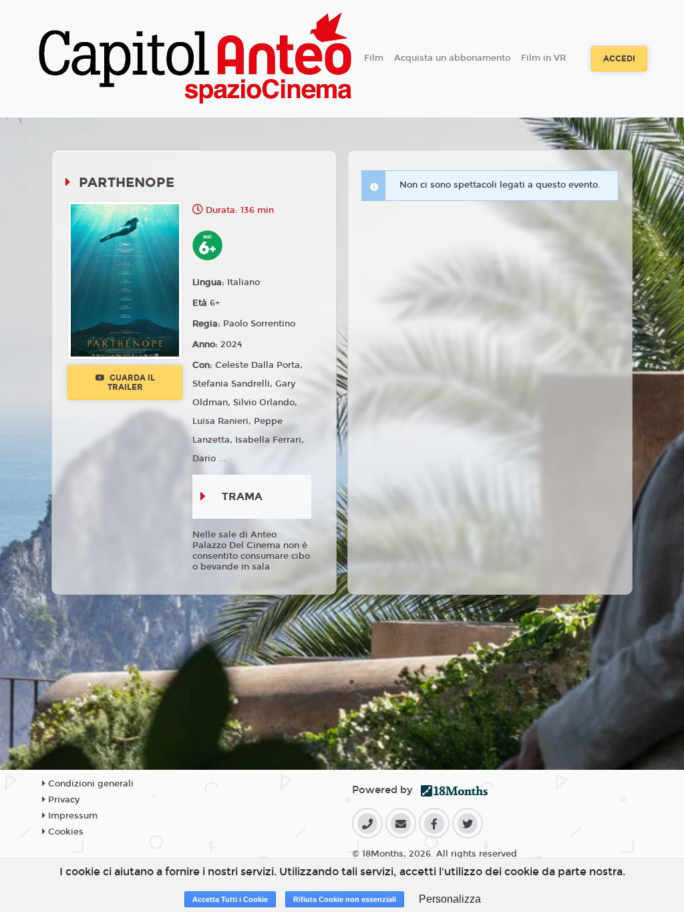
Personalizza (450, 899)
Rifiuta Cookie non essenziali (344, 899)
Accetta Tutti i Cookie (230, 899)
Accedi (619, 58)
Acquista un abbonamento (452, 58)
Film (373, 58)
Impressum (71, 816)
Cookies (64, 832)
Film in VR (543, 58)
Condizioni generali (89, 783)
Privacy (62, 799)
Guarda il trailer (131, 382)
